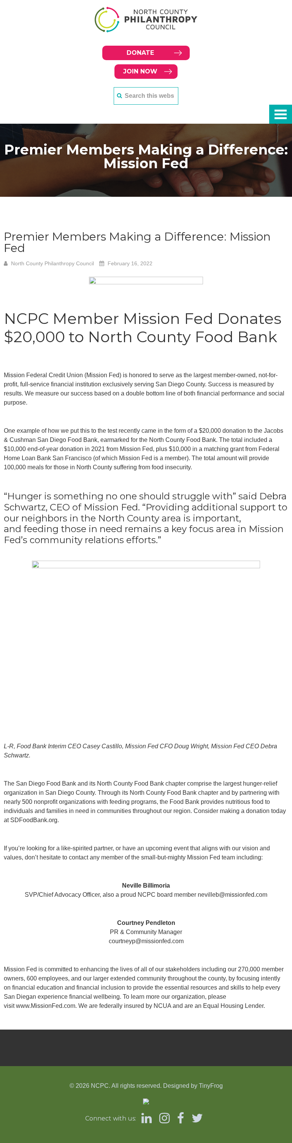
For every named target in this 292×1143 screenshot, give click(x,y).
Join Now (140, 71)
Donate (140, 52)
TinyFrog (211, 1085)
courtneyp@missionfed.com (146, 941)
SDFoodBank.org (33, 820)
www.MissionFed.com (45, 1006)
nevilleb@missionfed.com (232, 894)
